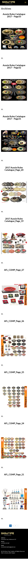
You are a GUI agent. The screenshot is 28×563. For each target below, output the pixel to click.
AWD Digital (12, 553)
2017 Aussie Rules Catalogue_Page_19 (14, 219)
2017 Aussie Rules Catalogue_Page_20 (14, 168)
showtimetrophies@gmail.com (8, 547)
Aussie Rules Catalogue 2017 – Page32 (14, 66)
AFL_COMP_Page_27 (14, 270)
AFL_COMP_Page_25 (14, 372)
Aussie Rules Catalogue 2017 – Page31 (14, 117)
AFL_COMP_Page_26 (14, 321)
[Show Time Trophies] (8, 2)
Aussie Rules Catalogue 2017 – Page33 (14, 15)
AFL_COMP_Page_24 (14, 423)
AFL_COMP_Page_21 (14, 474)
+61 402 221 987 (5, 543)
